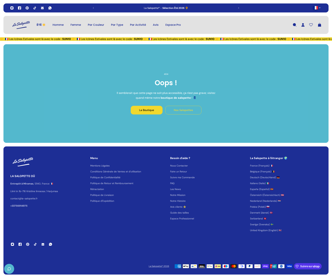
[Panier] (319, 25)
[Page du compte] (303, 25)
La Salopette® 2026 (159, 266)
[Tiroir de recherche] (294, 25)
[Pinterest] (27, 8)
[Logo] (20, 25)
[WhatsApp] (50, 8)
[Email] (42, 8)
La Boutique (146, 110)
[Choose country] (317, 7)
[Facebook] (19, 8)
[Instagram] (12, 8)
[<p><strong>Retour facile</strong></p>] (174, 8)
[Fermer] (54, 190)
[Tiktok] (35, 8)
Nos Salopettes (183, 110)
